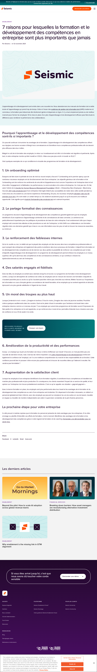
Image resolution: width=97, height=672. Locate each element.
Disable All (72, 664)
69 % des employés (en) (17, 191)
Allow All (72, 669)
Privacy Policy (43, 670)
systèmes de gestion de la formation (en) (65, 109)
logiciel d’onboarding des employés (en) (39, 199)
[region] (48, 663)
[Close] (94, 663)
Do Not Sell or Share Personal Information (72, 658)
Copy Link (28, 439)
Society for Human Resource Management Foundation (34, 188)
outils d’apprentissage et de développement (66, 355)
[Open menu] (94, 9)
